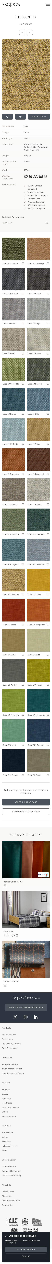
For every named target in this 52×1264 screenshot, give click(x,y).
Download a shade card (26, 812)
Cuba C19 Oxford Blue (12, 775)
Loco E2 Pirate (34, 294)
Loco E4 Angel (34, 324)
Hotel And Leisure (10, 1107)
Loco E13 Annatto (11, 474)
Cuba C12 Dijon (35, 595)
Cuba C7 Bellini (9, 625)
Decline (26, 1256)
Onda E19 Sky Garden (37, 534)
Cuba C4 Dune (9, 655)
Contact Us (7, 1205)
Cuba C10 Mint (9, 745)
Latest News (8, 1192)
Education (6, 1098)
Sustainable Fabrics (11, 1171)
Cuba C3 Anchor (10, 685)
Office (5, 1112)
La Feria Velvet (11, 981)
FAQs (4, 1150)
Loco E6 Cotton (35, 354)
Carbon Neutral (9, 1166)
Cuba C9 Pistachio (11, 715)
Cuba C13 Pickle (35, 685)
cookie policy (26, 1240)
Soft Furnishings (10, 1048)
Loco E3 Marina (10, 324)
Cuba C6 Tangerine (36, 625)
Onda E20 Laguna (11, 565)
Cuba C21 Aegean (36, 745)
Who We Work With (11, 1201)
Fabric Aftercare (10, 1146)
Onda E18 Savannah (12, 534)
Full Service (7, 1132)
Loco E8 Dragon (35, 384)
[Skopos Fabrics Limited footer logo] (26, 998)
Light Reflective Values (13, 1073)
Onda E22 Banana (11, 595)
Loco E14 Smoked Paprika (37, 474)
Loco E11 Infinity (10, 444)
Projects (6, 1089)
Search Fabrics (9, 1035)
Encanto (26, 17)
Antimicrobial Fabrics (12, 1069)
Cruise (5, 1094)
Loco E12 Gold (34, 444)
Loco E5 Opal (9, 354)
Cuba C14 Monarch (36, 715)
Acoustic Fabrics (10, 1064)
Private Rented (9, 1116)
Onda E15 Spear (10, 504)
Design (5, 1137)
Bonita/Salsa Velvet (13, 882)
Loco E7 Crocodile (11, 384)
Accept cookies (26, 1249)
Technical (6, 1141)
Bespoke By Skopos (11, 1044)
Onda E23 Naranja (36, 263)
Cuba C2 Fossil (34, 775)
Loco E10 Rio (33, 414)
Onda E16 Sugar (35, 504)
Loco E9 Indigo (9, 414)
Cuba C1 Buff (34, 655)
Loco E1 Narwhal (10, 294)
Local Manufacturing (11, 1175)
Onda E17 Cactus (10, 263)
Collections (7, 1039)
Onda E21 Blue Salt (36, 565)
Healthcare (7, 1103)
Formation (9, 931)
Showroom (7, 1196)
